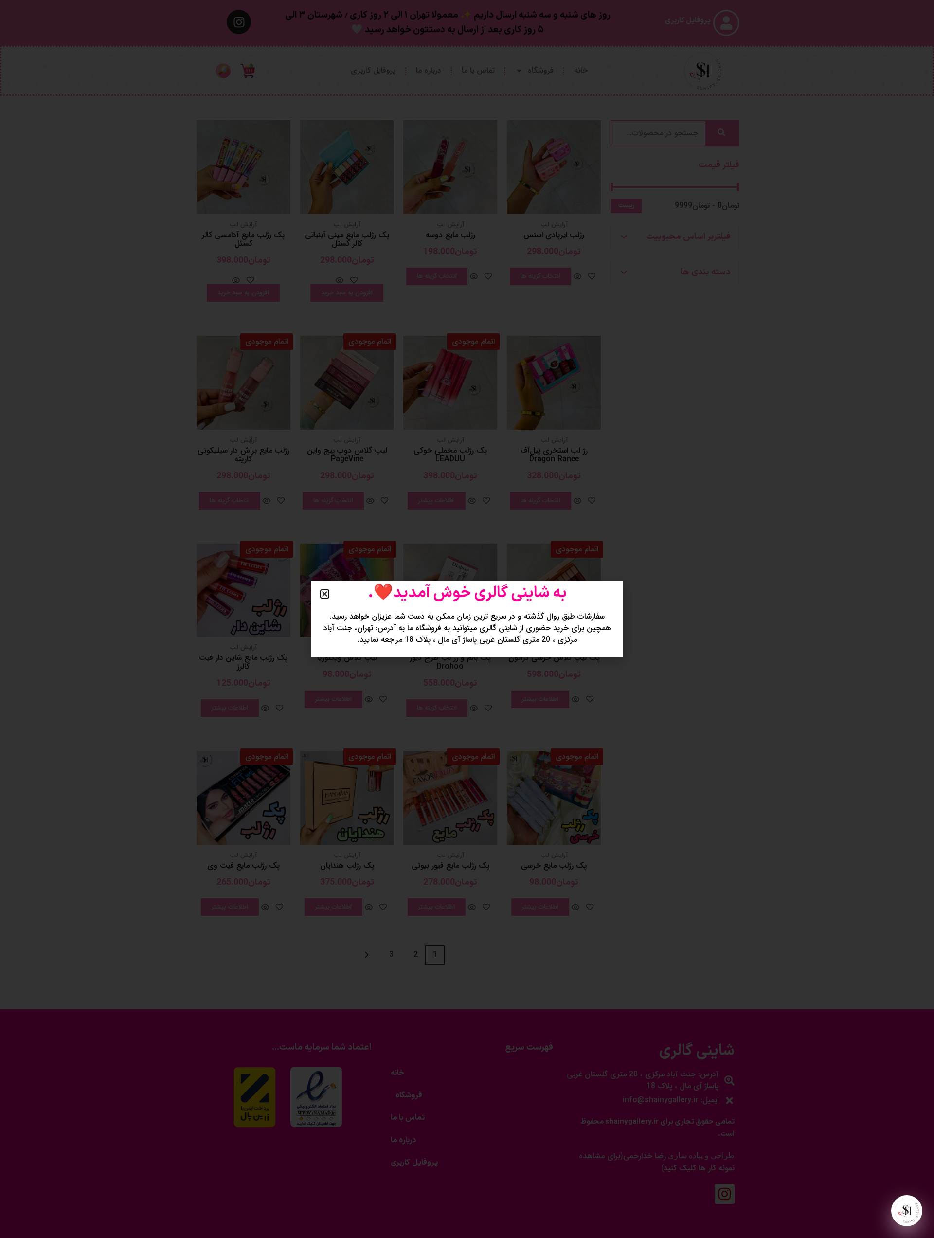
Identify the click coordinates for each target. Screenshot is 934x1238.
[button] (324, 594)
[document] (467, 619)
